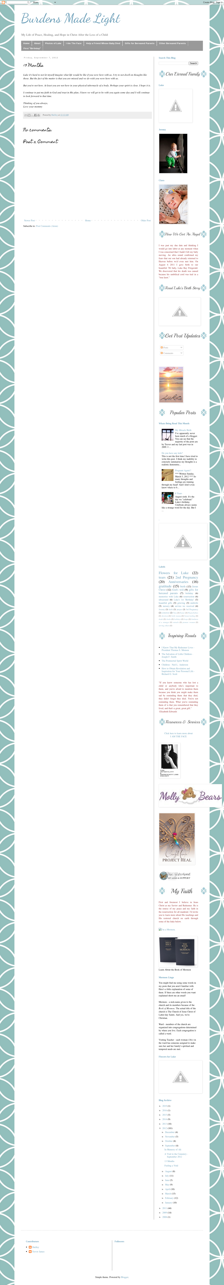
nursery (166, 606)
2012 (165, 1128)
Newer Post (29, 220)
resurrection (188, 596)
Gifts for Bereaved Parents (139, 43)
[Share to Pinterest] (38, 115)
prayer (179, 609)
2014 (165, 1119)
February (169, 1197)
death (161, 619)
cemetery (165, 612)
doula (168, 619)
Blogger (124, 1277)
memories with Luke (169, 596)
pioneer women (189, 622)
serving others (164, 625)
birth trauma (176, 616)
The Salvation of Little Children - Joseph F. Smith (177, 655)
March (168, 1193)
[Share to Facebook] (35, 115)
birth (182, 586)
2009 (165, 1212)
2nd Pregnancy (186, 577)
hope (186, 619)
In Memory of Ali (172, 1149)
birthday (189, 593)
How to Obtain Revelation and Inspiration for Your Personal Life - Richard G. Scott (178, 671)
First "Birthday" (32, 48)
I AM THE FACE (178, 736)
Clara (175, 612)
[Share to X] (32, 115)
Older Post (146, 220)
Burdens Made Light (70, 18)
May (167, 1184)
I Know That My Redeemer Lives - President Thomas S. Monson (178, 649)
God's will (178, 589)
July (167, 1175)
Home (26, 43)
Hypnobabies (193, 612)
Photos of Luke (53, 43)
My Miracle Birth (183, 430)
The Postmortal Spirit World (175, 660)
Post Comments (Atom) (47, 226)
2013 (165, 1123)
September (170, 1145)
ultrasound (163, 599)
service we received (184, 606)
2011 (165, 1208)
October (169, 1140)
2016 (165, 1110)
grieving (181, 602)
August (168, 1171)
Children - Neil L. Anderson (175, 664)
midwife (194, 602)
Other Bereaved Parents (172, 43)
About (37, 43)
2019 (165, 1105)
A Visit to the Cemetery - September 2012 (176, 1155)
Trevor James (38, 1251)
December (170, 1132)
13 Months (169, 1161)
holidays (177, 619)
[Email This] (26, 115)
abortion (165, 616)
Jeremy (162, 609)
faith (171, 609)
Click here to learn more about (178, 733)
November (170, 1136)
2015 (165, 1114)
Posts (165, 347)
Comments (168, 353)
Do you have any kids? (172, 453)
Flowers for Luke (174, 572)
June (167, 1180)
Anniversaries (178, 581)
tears (162, 577)
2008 (165, 1216)
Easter (182, 612)
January (169, 1202)
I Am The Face (73, 43)
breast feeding (189, 616)
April (168, 1189)
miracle (176, 622)
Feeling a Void (171, 1165)
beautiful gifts (165, 602)
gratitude (165, 585)
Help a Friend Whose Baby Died (103, 43)
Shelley (35, 1247)
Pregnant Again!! (183, 470)
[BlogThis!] (29, 115)
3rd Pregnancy (192, 609)
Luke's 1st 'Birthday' (184, 599)
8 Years (178, 493)
